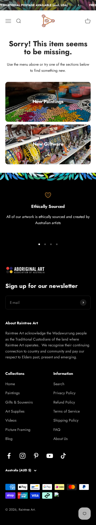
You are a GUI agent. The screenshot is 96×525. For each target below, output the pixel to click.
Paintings (12, 393)
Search (58, 384)
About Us (60, 438)
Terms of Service (66, 411)
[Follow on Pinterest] (36, 455)
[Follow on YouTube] (49, 455)
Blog (9, 438)
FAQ (56, 429)
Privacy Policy (64, 393)
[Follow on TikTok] (63, 455)
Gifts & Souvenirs (19, 402)
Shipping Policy (65, 420)
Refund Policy (64, 402)
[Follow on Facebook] (9, 455)
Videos (11, 420)
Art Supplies (15, 411)
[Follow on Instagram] (22, 455)
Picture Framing (17, 429)
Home (10, 384)
